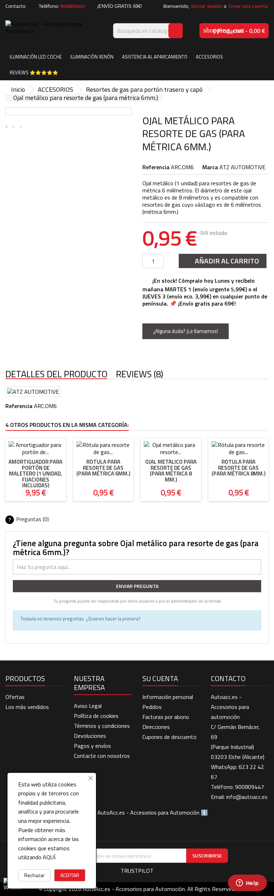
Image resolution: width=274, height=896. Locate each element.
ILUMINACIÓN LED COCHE (36, 56)
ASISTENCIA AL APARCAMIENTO (154, 56)
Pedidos (152, 707)
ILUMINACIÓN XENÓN (91, 56)
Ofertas (15, 697)
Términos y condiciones (102, 725)
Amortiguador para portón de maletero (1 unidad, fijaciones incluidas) (35, 473)
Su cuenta (160, 678)
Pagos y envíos (92, 745)
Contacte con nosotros (102, 755)
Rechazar (34, 875)
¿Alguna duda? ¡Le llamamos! (185, 331)
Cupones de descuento (169, 737)
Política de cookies (96, 715)
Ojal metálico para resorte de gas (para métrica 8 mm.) (171, 471)
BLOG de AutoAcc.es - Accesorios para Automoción (137, 812)
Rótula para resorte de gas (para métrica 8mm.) (238, 468)
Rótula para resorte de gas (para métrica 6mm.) (103, 468)
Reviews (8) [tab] (139, 374)
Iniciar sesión (206, 6)
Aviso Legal (88, 705)
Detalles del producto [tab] (56, 374)
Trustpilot (137, 870)
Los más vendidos (27, 707)
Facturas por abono (165, 717)
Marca (210, 167)
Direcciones (156, 727)
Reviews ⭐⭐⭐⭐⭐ (34, 72)
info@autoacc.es (247, 796)
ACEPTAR (69, 875)
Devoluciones (90, 735)
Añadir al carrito (222, 260)
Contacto (15, 6)
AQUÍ (49, 857)
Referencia (155, 167)
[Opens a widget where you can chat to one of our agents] (247, 883)
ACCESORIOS (209, 56)
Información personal (167, 697)
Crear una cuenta (248, 6)
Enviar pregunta (137, 586)
